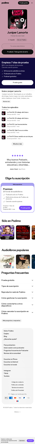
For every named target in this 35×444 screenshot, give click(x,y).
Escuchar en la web (10, 365)
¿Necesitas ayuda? (10, 339)
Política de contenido (17, 385)
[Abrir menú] (32, 3)
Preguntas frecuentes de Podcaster (16, 351)
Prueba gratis (23, 3)
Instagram (7, 371)
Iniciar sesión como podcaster (14, 348)
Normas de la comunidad (12, 353)
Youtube (6, 376)
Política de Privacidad (17, 390)
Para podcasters (9, 345)
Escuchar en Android (11, 362)
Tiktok (6, 373)
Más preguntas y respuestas (11, 320)
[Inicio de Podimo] (5, 3)
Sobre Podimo (9, 331)
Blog (5, 336)
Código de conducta (17, 382)
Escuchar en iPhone (10, 359)
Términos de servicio (18, 387)
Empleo (6, 334)
